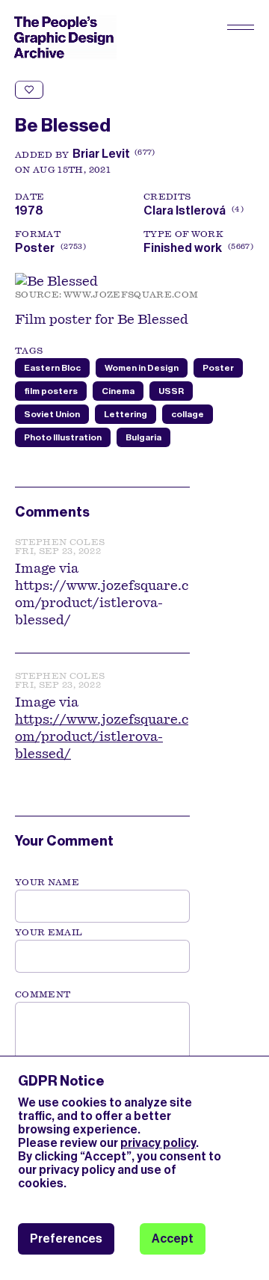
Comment (42, 994)
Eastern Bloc (52, 368)
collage (187, 414)
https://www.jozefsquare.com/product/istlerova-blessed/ (101, 736)
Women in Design (142, 368)
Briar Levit (101, 154)
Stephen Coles (60, 542)
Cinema (118, 391)
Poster (35, 248)
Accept (173, 1238)
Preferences (66, 1238)
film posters (51, 391)
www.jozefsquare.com (131, 294)
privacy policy (158, 1143)
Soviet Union (52, 414)
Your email (49, 932)
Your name (47, 882)
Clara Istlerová (192, 210)
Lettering (125, 414)
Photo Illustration (63, 437)
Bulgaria (143, 437)
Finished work (182, 248)
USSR (171, 391)
